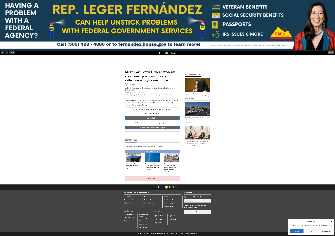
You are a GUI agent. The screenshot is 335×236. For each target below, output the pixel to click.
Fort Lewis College (131, 146)
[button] (331, 221)
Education (160, 146)
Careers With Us (169, 206)
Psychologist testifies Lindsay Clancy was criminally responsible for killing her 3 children (197, 96)
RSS (174, 215)
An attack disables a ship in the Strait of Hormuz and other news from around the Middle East (197, 143)
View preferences (325, 231)
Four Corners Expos (170, 200)
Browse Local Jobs (169, 203)
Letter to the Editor (129, 218)
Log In (12, 52)
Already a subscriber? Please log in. (152, 127)
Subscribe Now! (152, 118)
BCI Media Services (150, 203)
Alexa (174, 219)
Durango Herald (129, 200)
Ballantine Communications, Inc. (159, 233)
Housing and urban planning (146, 146)
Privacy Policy (193, 233)
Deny (311, 231)
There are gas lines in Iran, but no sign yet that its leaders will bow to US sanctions (197, 119)
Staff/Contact (143, 227)
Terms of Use (184, 233)
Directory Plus (148, 200)
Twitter (160, 219)
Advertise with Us (144, 224)
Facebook (160, 215)
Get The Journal (197, 212)
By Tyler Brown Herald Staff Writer (135, 92)
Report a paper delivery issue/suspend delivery (143, 218)
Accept (297, 231)
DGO (145, 197)
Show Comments (152, 178)
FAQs (125, 221)
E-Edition (160, 223)
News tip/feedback (129, 215)
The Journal (127, 197)
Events (166, 197)
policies (330, 225)
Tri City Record (128, 203)
